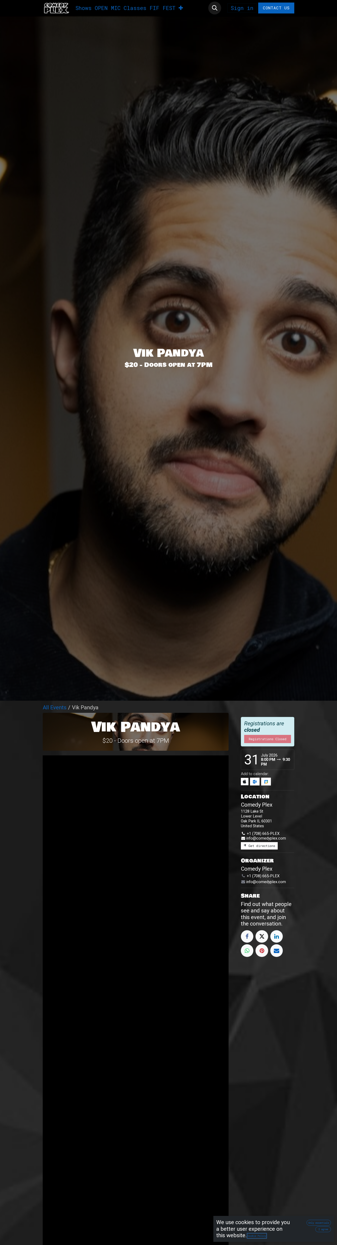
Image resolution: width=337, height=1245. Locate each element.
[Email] (276, 950)
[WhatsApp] (247, 950)
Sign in (242, 8)
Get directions (261, 846)
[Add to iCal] (244, 781)
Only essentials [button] (318, 1222)
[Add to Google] (266, 781)
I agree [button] (323, 1229)
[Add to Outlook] (255, 781)
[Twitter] (261, 936)
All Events (55, 707)
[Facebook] (247, 936)
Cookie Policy (257, 1235)
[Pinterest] (261, 950)
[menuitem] (83, 8)
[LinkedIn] (276, 936)
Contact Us (276, 8)
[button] (214, 8)
